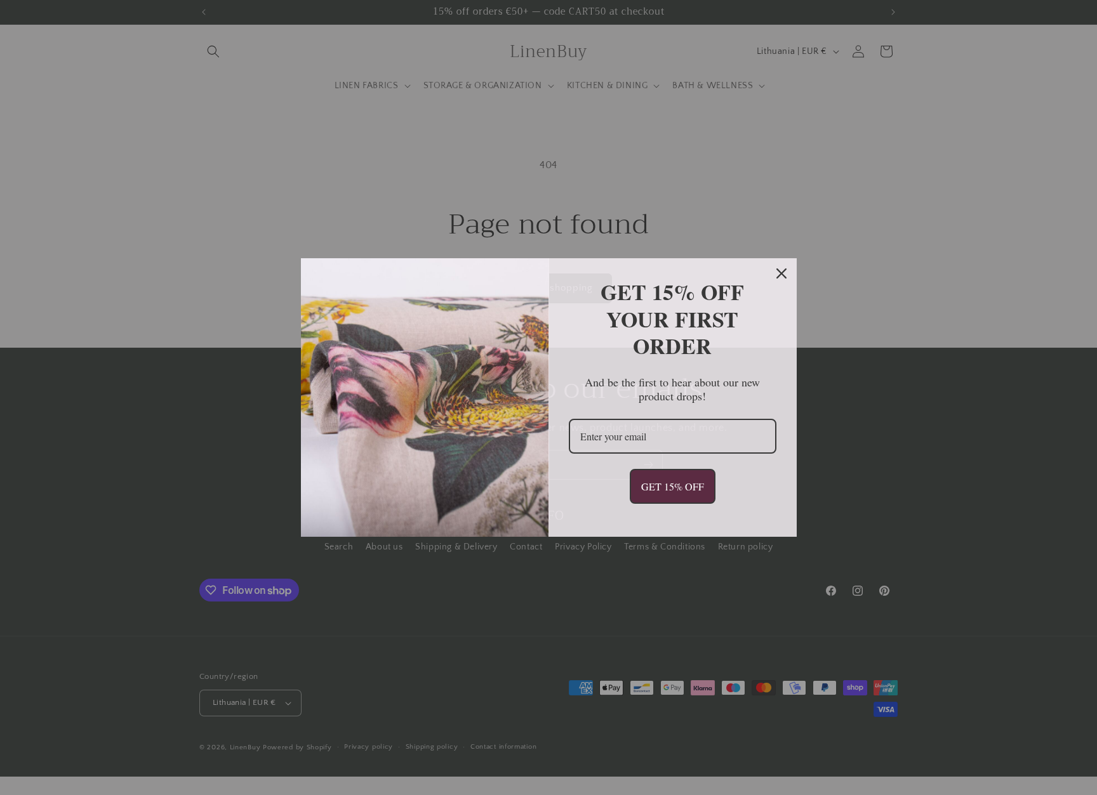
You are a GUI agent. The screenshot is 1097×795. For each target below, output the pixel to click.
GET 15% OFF (672, 486)
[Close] (781, 273)
